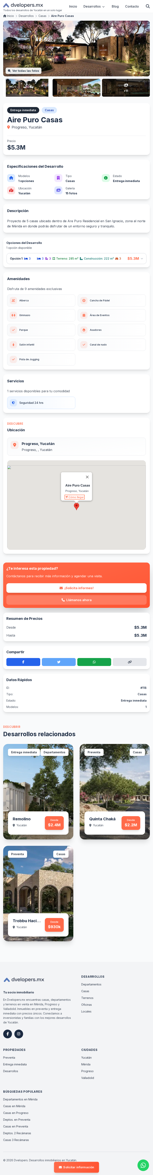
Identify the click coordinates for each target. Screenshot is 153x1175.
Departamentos (91, 984)
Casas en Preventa (15, 1126)
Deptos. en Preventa (16, 1119)
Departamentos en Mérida (20, 1099)
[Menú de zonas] (103, 6)
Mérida (85, 1064)
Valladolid (87, 1078)
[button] (76, 506)
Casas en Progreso (15, 1113)
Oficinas (86, 1004)
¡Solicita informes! (79, 588)
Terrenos (87, 998)
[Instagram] (18, 1034)
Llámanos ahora (79, 600)
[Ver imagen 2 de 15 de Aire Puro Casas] (27, 88)
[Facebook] (7, 1034)
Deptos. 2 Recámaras (17, 1133)
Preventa (9, 1057)
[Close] (87, 477)
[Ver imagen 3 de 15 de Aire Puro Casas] (76, 88)
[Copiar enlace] (130, 662)
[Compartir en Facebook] (23, 662)
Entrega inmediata (15, 1064)
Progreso (87, 1071)
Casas (85, 991)
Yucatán (86, 1057)
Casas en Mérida (14, 1106)
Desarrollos (92, 6)
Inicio (73, 6)
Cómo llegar (76, 497)
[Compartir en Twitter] (59, 662)
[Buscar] (148, 6)
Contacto (132, 6)
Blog (115, 6)
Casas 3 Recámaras (16, 1140)
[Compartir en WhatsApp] (94, 662)
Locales (86, 1011)
